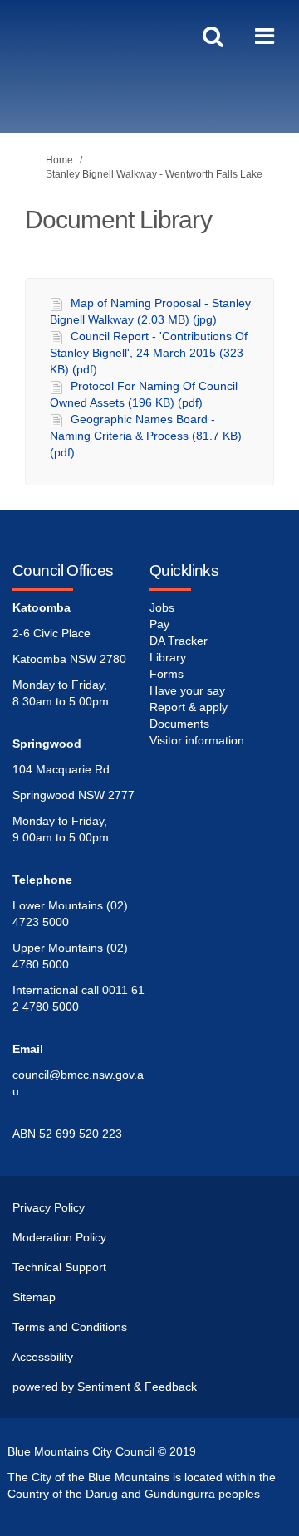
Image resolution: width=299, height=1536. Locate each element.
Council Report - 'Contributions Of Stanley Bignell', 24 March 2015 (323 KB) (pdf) (149, 352)
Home (59, 160)
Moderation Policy (59, 1237)
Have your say (187, 690)
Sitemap (34, 1297)
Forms (167, 673)
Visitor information (197, 740)
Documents (179, 723)
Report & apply (189, 707)
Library (168, 657)
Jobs (162, 607)
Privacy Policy (48, 1207)
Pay (159, 624)
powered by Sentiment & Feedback (104, 1386)
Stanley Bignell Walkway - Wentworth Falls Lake (154, 174)
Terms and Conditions (69, 1327)
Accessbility (42, 1356)
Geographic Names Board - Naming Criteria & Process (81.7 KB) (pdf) (146, 435)
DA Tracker (179, 640)
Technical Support (59, 1267)
